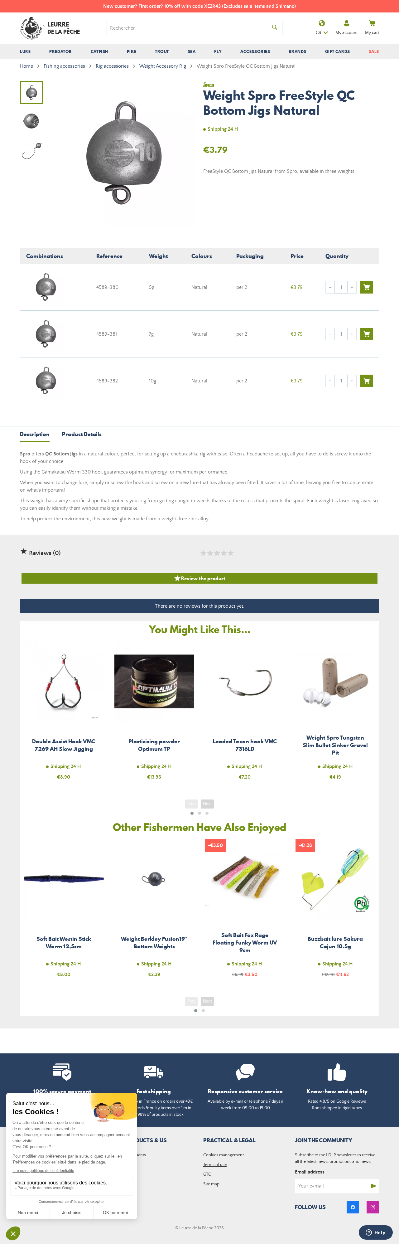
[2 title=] (209, 553)
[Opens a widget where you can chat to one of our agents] (375, 1233)
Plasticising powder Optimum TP (154, 714)
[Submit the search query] (274, 28)
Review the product (199, 578)
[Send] (373, 1186)
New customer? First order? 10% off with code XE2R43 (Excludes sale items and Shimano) (199, 6)
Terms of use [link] (215, 1164)
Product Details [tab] (82, 434)
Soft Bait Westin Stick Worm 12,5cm (64, 912)
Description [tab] (35, 434)
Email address (309, 1172)
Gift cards (337, 51)
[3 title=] (216, 553)
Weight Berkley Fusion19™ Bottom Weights (154, 912)
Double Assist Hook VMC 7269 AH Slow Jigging (64, 714)
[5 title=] (230, 553)
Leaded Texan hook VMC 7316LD (245, 714)
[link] (353, 1207)
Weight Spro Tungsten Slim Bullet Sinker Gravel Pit (336, 714)
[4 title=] (223, 553)
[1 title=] (203, 553)
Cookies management (223, 1155)
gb (318, 32)
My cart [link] (372, 32)
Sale (374, 51)
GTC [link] (207, 1174)
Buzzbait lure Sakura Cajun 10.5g (336, 912)
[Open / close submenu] (25, 51)
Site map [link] (211, 1184)
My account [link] (346, 32)
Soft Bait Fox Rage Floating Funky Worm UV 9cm (245, 912)
